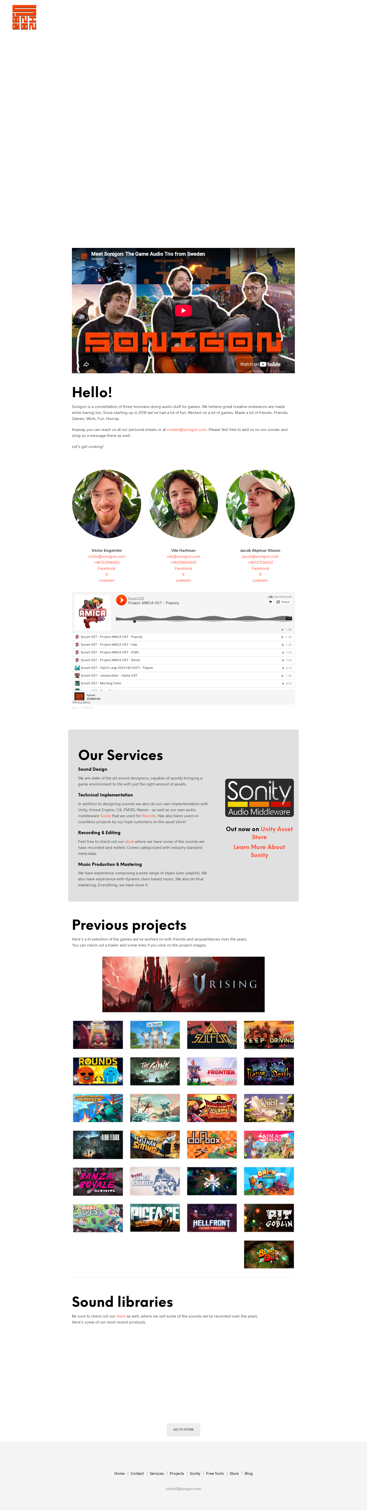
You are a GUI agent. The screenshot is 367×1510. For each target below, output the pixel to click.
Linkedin (106, 580)
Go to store (183, 1429)
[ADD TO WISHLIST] (98, 1375)
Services (189, 17)
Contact (165, 17)
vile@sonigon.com (183, 556)
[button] (322, 17)
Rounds (149, 815)
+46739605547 (183, 562)
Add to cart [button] (85, 1406)
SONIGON (87, 707)
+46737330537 (260, 562)
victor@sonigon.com (106, 556)
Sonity (235, 17)
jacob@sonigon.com (260, 556)
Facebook (106, 568)
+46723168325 (107, 562)
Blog (301, 17)
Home (144, 17)
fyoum (75, 707)
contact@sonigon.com (186, 429)
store (129, 841)
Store (283, 17)
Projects (213, 17)
